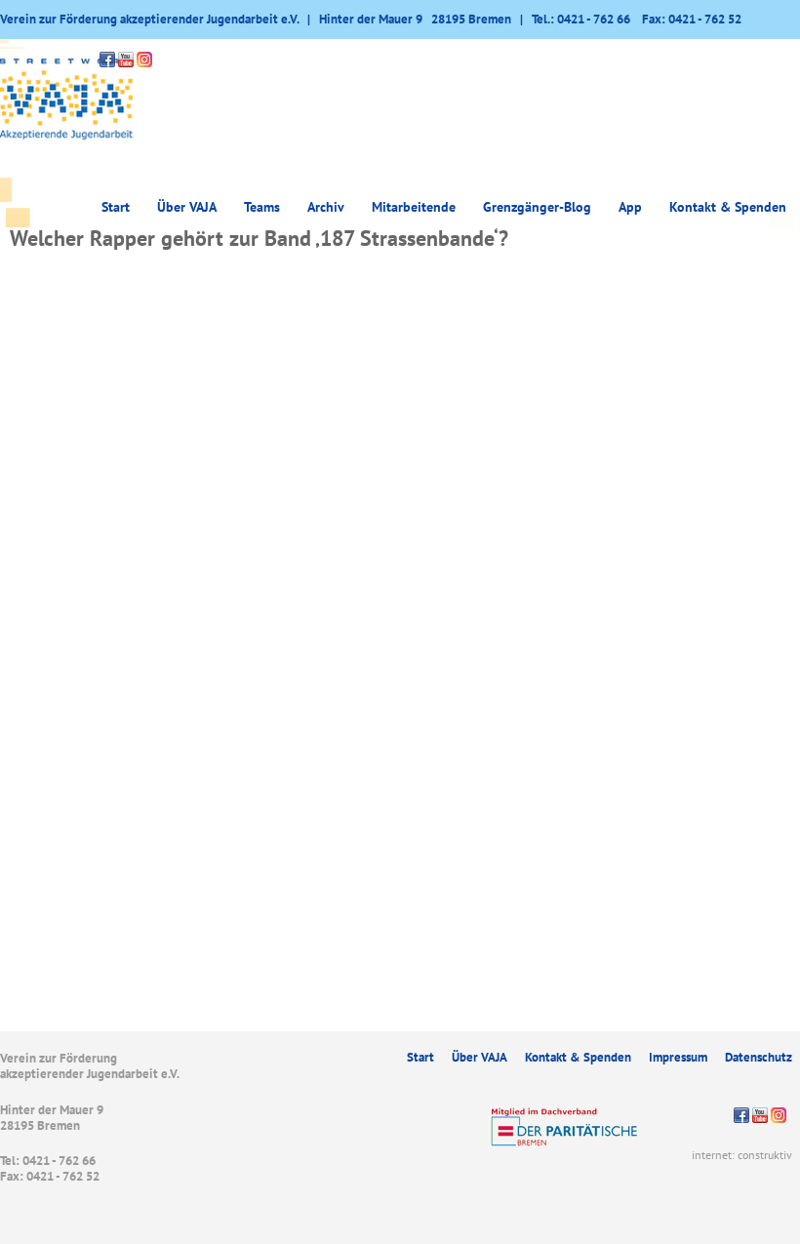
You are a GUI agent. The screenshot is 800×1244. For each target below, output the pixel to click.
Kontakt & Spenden (727, 207)
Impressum (678, 1057)
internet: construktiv (742, 1154)
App (630, 207)
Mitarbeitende (414, 207)
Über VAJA (479, 1057)
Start (115, 207)
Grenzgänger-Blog (537, 207)
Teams (262, 207)
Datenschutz (758, 1057)
